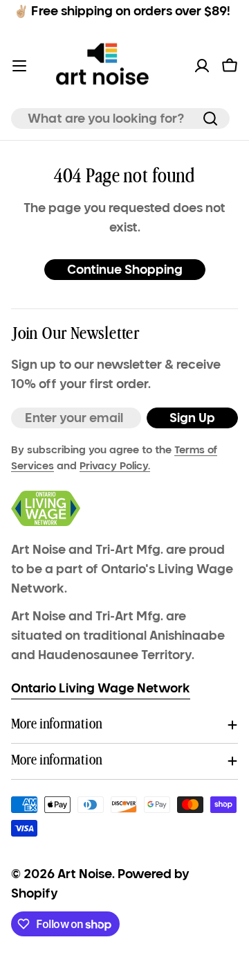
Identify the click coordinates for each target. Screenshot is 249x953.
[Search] (210, 118)
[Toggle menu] (19, 66)
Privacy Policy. (115, 466)
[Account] (202, 66)
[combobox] (120, 118)
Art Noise (84, 874)
